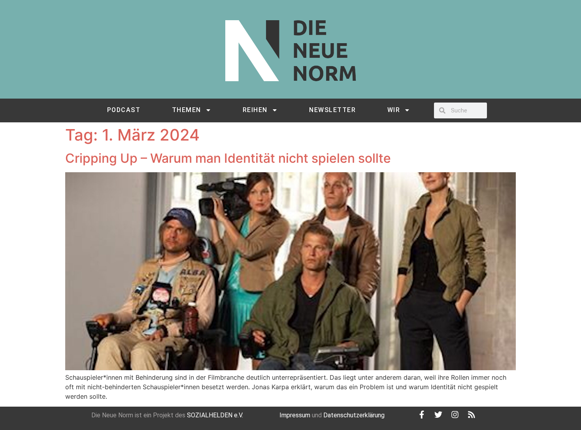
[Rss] (471, 415)
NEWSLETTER (332, 110)
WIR (393, 110)
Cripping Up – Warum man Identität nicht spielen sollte (228, 158)
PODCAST (124, 110)
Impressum (294, 415)
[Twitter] (438, 415)
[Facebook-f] (422, 415)
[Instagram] (455, 415)
